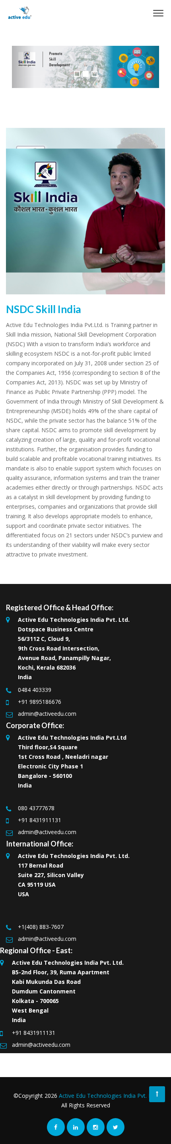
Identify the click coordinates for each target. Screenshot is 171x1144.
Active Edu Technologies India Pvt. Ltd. (108, 1095)
